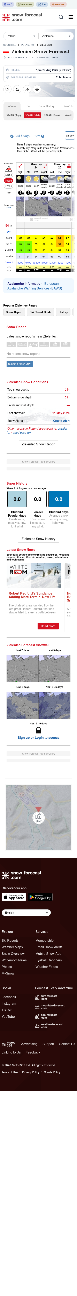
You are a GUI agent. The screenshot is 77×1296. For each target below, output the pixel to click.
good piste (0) (22, 432)
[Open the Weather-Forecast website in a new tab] (58, 4)
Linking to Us (11, 1052)
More (9, 207)
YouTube (8, 1016)
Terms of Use (10, 1072)
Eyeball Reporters (49, 960)
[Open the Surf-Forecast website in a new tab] (8, 4)
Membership (45, 940)
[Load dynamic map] (38, 818)
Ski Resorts (10, 940)
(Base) (52, 115)
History (63, 312)
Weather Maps (12, 947)
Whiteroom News (14, 960)
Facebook (9, 996)
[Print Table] (37, 89)
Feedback (33, 1052)
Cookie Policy (52, 1072)
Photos (7, 966)
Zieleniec (46, 44)
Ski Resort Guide (40, 312)
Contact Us (67, 1043)
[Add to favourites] (7, 89)
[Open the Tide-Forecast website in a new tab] (42, 4)
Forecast (12, 106)
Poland (28, 44)
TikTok (6, 1010)
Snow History (46, 106)
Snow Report (14, 312)
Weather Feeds (47, 966)
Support (48, 1043)
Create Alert (61, 421)
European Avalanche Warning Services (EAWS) (34, 286)
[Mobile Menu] (71, 17)
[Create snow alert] (17, 89)
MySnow (8, 973)
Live (27, 106)
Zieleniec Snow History (38, 538)
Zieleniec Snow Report (38, 444)
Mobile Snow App (48, 953)
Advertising (29, 1043)
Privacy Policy (30, 1072)
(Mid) (32, 115)
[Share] (27, 89)
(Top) (13, 115)
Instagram (9, 1003)
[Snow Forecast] (21, 17)
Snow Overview (13, 953)
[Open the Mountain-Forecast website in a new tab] (25, 4)
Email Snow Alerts (49, 947)
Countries (9, 44)
